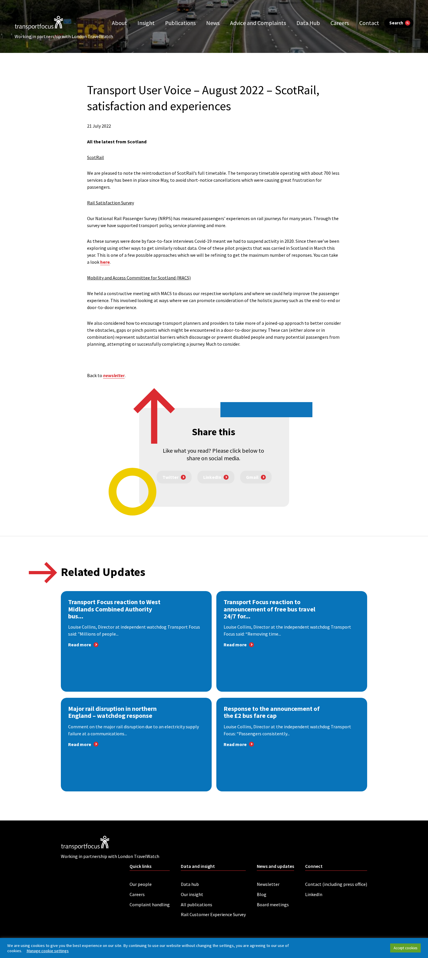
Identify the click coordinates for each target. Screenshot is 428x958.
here (105, 262)
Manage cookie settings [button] (47, 950)
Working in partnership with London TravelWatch (64, 36)
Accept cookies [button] (405, 947)
